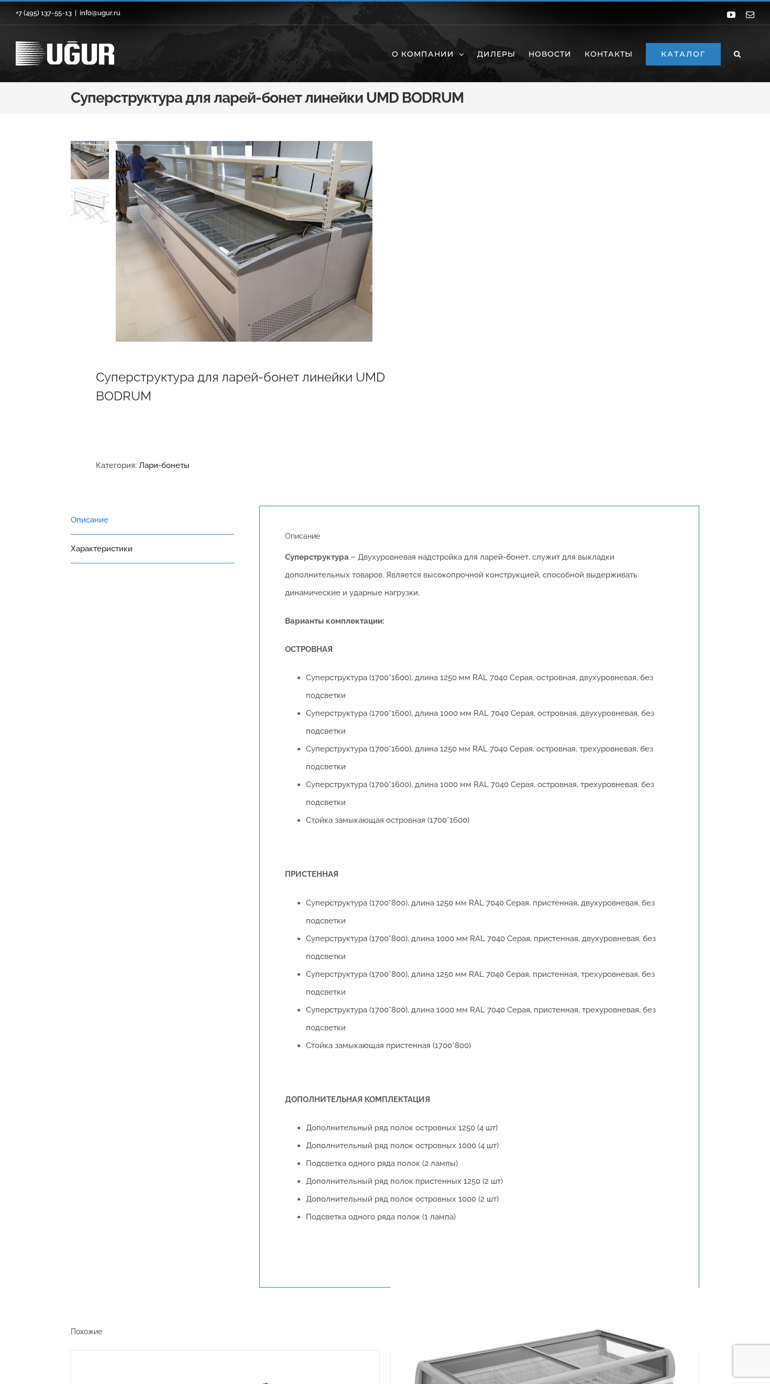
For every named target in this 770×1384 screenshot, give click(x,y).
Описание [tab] (89, 520)
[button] (737, 53)
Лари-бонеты (164, 465)
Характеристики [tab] (102, 548)
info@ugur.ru (100, 13)
